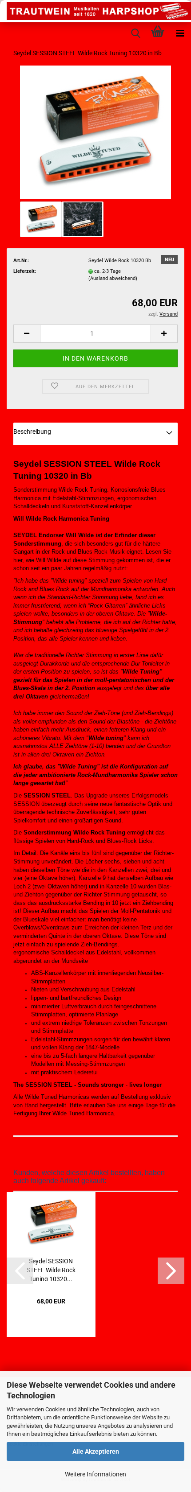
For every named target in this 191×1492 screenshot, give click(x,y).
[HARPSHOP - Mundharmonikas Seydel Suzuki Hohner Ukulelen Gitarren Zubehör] (95, 11)
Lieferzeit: (24, 271)
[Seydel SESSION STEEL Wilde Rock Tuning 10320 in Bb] (95, 132)
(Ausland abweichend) (112, 278)
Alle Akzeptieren (95, 1451)
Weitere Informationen (95, 1474)
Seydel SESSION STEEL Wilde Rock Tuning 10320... (51, 1269)
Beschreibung (32, 431)
